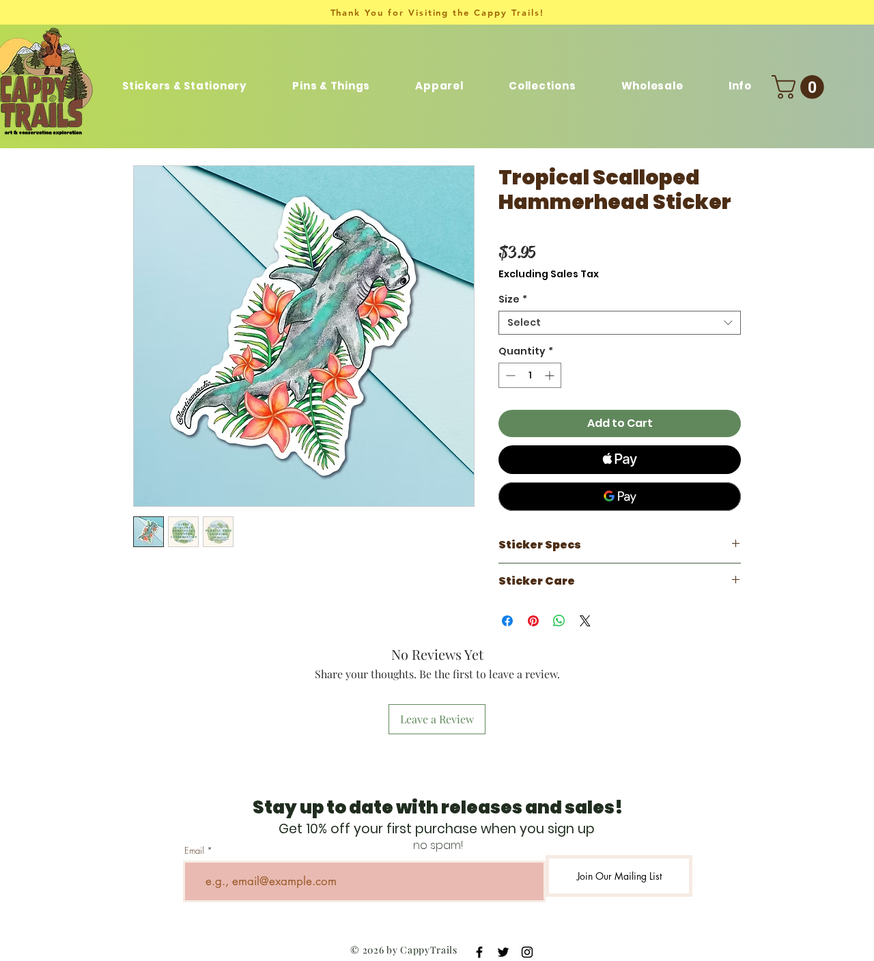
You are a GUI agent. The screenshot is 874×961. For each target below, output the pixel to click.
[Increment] (550, 375)
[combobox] (619, 323)
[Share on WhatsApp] (559, 621)
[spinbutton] (530, 375)
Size (512, 299)
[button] (542, 85)
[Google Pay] (619, 496)
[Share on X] (585, 621)
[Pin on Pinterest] (533, 621)
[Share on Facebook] (507, 621)
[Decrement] (509, 375)
